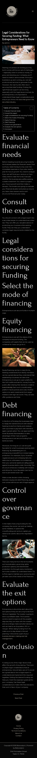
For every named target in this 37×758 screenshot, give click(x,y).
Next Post (18, 698)
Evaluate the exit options (13, 127)
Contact (18, 736)
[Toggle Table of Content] (30, 108)
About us (18, 733)
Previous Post (18, 694)
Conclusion (8, 129)
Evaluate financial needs (12, 111)
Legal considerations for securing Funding (19, 115)
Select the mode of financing (14, 118)
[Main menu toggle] (33, 11)
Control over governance (13, 124)
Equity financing (10, 120)
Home (18, 726)
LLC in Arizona (20, 458)
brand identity (7, 387)
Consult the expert (11, 113)
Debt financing (10, 122)
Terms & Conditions (18, 731)
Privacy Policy (19, 728)
